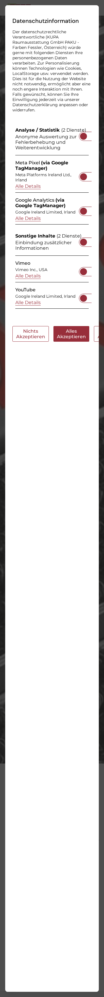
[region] (52, 219)
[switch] (83, 134)
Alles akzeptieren (71, 333)
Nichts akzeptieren (30, 333)
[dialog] (52, 498)
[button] (83, 136)
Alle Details (28, 186)
